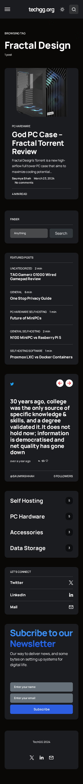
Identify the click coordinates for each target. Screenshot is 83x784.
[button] (7, 9)
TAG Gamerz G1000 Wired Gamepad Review (33, 276)
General (16, 292)
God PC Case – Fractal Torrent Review (38, 142)
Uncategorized (21, 268)
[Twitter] (32, 757)
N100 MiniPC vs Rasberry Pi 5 (35, 337)
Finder (14, 219)
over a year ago (20, 461)
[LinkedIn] (42, 757)
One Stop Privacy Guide (31, 298)
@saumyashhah (22, 476)
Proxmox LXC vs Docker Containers (41, 357)
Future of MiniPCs (26, 318)
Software (35, 351)
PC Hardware (21, 126)
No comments (24, 183)
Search (61, 233)
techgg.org (41, 9)
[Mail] (51, 757)
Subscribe (42, 709)
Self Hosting (38, 312)
